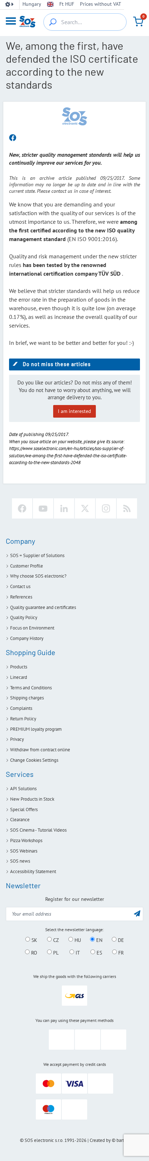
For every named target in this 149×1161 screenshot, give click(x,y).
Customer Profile (26, 566)
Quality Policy (23, 617)
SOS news (20, 861)
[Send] (137, 913)
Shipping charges (27, 698)
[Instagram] (106, 508)
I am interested (74, 411)
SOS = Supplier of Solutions (37, 555)
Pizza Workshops (26, 840)
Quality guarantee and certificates (43, 607)
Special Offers (24, 809)
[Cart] (138, 21)
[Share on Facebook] (12, 138)
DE (120, 940)
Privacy (17, 739)
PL (55, 952)
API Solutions (23, 789)
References (21, 597)
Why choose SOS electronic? (38, 576)
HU (77, 940)
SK (33, 940)
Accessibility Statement (33, 871)
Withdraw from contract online (40, 750)
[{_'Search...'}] (52, 22)
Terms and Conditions (31, 688)
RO (33, 952)
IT (77, 952)
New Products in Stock (32, 799)
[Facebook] (22, 508)
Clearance (20, 820)
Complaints (21, 708)
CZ (55, 940)
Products (18, 667)
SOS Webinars (23, 851)
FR (120, 952)
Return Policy (23, 719)
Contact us (20, 586)
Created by (100, 1140)
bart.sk (122, 1140)
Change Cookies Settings (34, 760)
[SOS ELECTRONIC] (74, 116)
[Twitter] (85, 508)
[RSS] (127, 508)
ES (98, 952)
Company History (26, 638)
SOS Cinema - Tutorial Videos (38, 830)
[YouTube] (43, 508)
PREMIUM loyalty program (36, 729)
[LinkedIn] (64, 508)
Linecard (18, 677)
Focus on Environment (32, 628)
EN (98, 940)
